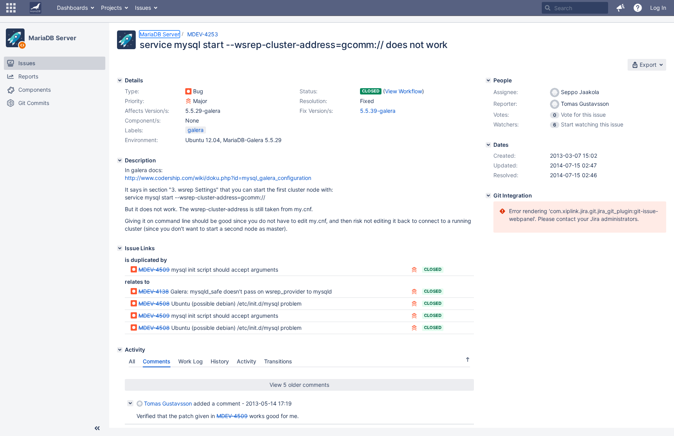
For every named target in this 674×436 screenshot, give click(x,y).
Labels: (134, 130)
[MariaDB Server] (15, 37)
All (132, 361)
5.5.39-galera (378, 110)
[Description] (119, 160)
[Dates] (488, 145)
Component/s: (143, 120)
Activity (246, 361)
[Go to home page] (35, 8)
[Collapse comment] (130, 403)
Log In (658, 7)
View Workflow (403, 91)
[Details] (119, 80)
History (220, 361)
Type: (132, 91)
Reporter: (505, 103)
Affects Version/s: (147, 110)
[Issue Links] (119, 248)
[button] (11, 8)
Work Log (190, 361)
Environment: (141, 140)
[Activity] (119, 349)
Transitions (278, 361)
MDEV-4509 (154, 269)
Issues (143, 7)
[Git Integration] (488, 195)
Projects (111, 7)
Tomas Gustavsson (168, 403)
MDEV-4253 (202, 34)
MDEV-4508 (154, 303)
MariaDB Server (52, 38)
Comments (156, 361)
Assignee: (505, 92)
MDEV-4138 (153, 291)
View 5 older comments (299, 384)
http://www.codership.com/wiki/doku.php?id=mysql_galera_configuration (218, 177)
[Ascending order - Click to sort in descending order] (468, 359)
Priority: (134, 101)
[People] (488, 80)
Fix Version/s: (316, 110)
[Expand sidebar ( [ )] (97, 428)
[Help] (637, 8)
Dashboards (72, 7)
